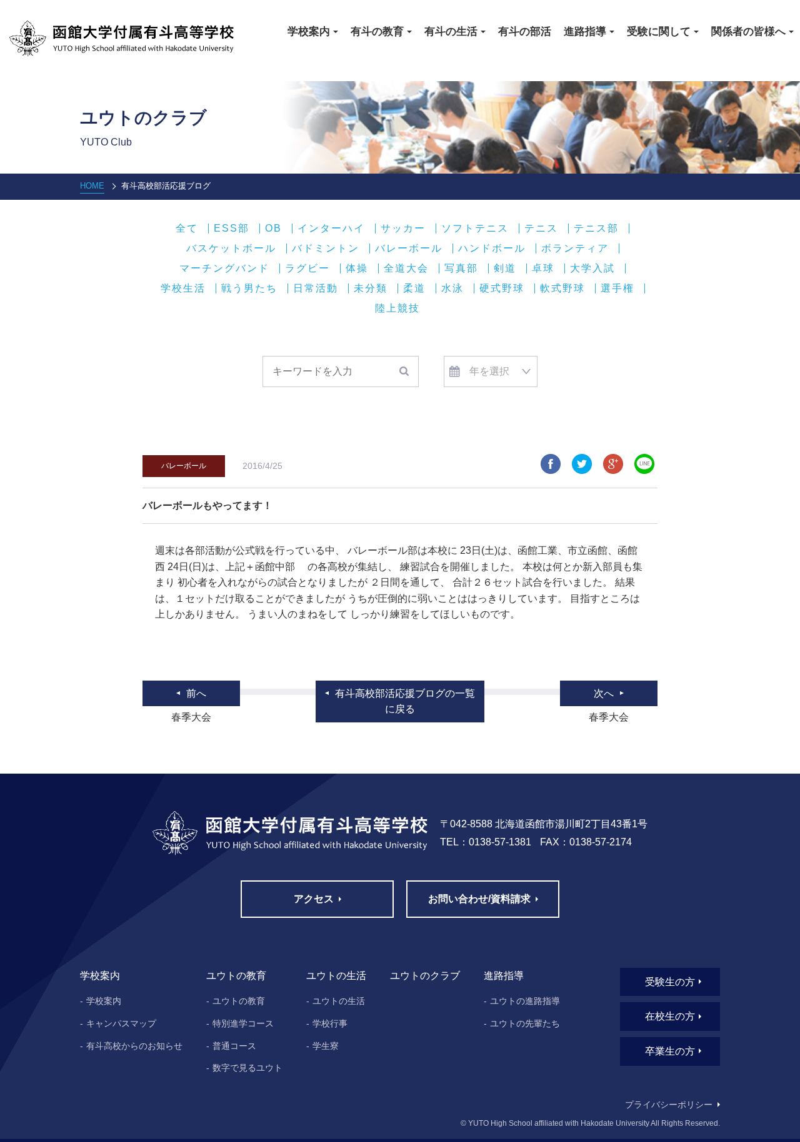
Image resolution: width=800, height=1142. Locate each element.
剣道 (505, 268)
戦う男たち (249, 288)
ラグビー (307, 268)
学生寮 (325, 1046)
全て (187, 229)
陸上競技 (397, 308)
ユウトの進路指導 (525, 1001)
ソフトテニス (475, 229)
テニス (541, 229)
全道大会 (406, 268)
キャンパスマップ (121, 1023)
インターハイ (331, 229)
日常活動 (315, 288)
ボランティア (575, 249)
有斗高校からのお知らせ (134, 1046)
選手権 (617, 288)
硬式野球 (501, 288)
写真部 (461, 268)
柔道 (414, 288)
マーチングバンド (224, 268)
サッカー (403, 229)
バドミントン (325, 249)
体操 (357, 268)
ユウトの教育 (238, 1001)
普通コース (234, 1046)
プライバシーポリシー (668, 1105)
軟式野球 (562, 288)
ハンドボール (492, 249)
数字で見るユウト (247, 1068)
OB (273, 229)
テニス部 (596, 229)
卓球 (543, 268)
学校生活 (183, 288)
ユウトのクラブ (425, 975)
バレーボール (408, 249)
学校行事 (330, 1023)
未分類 (371, 288)
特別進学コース (243, 1023)
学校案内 (103, 1001)
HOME (92, 185)
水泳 (452, 288)
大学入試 (592, 268)
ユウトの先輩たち (525, 1023)
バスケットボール (231, 249)
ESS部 (231, 229)
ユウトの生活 (338, 1001)
